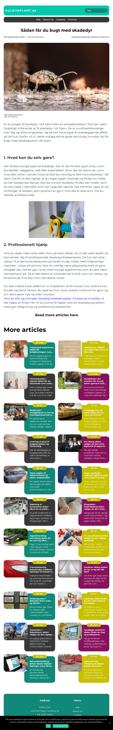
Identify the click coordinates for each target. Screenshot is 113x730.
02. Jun (39, 656)
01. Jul (40, 531)
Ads (38, 19)
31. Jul (40, 405)
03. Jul (94, 468)
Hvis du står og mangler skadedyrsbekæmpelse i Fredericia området (52, 298)
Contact (72, 19)
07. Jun (39, 625)
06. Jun (93, 625)
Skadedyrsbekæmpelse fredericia (90, 37)
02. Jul (94, 499)
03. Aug (39, 342)
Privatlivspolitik (60, 726)
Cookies (60, 19)
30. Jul (40, 468)
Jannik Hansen (36, 37)
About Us (48, 19)
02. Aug (94, 342)
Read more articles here (56, 315)
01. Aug (93, 374)
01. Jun (94, 656)
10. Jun (94, 593)
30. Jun (39, 593)
